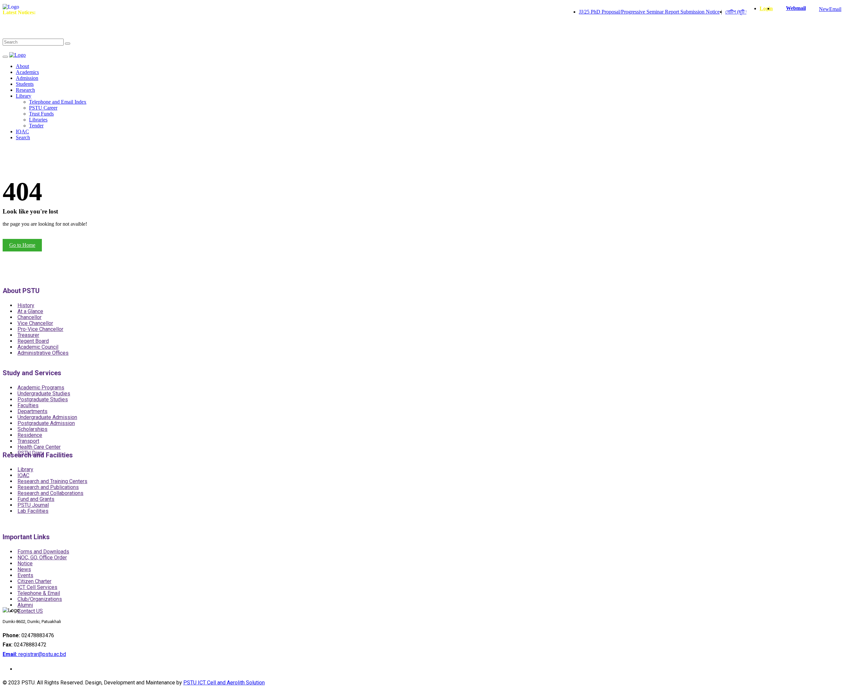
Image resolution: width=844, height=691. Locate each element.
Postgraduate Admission (46, 423)
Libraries (38, 119)
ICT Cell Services (37, 587)
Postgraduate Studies (42, 399)
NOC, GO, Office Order (42, 557)
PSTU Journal (33, 505)
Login (766, 8)
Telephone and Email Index (57, 102)
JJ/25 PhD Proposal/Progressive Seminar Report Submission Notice (635, 12)
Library (23, 96)
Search (23, 137)
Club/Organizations (39, 599)
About (22, 66)
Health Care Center (39, 447)
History (25, 305)
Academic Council (37, 347)
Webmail (796, 8)
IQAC (22, 131)
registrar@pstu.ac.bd (34, 654)
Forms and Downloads (43, 551)
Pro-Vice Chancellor (40, 329)
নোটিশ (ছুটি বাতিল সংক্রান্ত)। (738, 12)
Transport (28, 441)
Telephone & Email (38, 593)
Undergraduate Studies (43, 393)
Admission (27, 78)
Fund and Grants (35, 499)
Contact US (30, 611)
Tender (36, 125)
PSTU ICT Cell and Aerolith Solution (224, 682)
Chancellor (29, 317)
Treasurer (28, 335)
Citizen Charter (34, 581)
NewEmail (830, 9)
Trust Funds (41, 113)
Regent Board (33, 341)
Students (25, 84)
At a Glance (30, 311)
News (24, 569)
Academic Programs (40, 387)
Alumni (25, 605)
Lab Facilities (32, 511)
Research (25, 90)
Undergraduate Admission (47, 417)
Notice (25, 563)
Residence (29, 435)
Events (25, 575)
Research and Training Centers (52, 481)
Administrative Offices (43, 353)
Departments (32, 411)
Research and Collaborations (50, 493)
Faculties (28, 405)
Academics (27, 72)
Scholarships (32, 429)
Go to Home (22, 245)
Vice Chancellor (35, 323)
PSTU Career (43, 108)
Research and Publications (48, 487)
